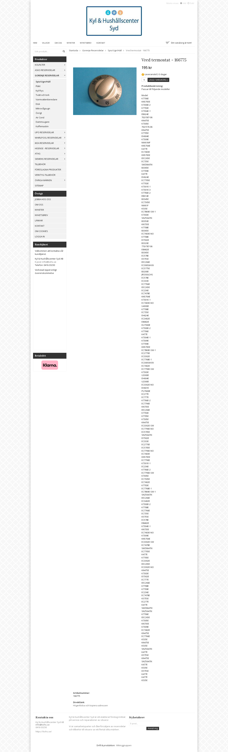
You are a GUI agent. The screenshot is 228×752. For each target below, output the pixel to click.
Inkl (184, 3)
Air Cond (40, 117)
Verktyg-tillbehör (45, 174)
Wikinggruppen (124, 745)
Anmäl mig (153, 728)
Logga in (40, 236)
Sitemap (39, 185)
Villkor (46, 43)
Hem (35, 43)
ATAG (37, 153)
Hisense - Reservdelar (47, 148)
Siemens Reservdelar (46, 158)
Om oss (58, 43)
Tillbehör (40, 164)
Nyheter (71, 43)
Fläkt (38, 86)
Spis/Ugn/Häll (43, 81)
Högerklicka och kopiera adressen (90, 705)
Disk (38, 103)
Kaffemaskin (42, 126)
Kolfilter (40, 64)
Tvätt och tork (42, 94)
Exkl (192, 3)
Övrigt (39, 112)
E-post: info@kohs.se (45, 261)
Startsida (73, 50)
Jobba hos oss (43, 199)
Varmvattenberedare (46, 99)
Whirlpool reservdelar (48, 137)
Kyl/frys (40, 90)
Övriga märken (43, 180)
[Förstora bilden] (105, 90)
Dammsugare (42, 121)
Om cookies (41, 231)
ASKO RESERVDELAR (45, 70)
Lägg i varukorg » (158, 79)
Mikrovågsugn (43, 108)
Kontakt (100, 43)
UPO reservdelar (44, 132)
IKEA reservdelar (44, 143)
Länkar (39, 220)
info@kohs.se (43, 724)
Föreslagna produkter (48, 169)
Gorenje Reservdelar (47, 75)
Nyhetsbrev (85, 43)
